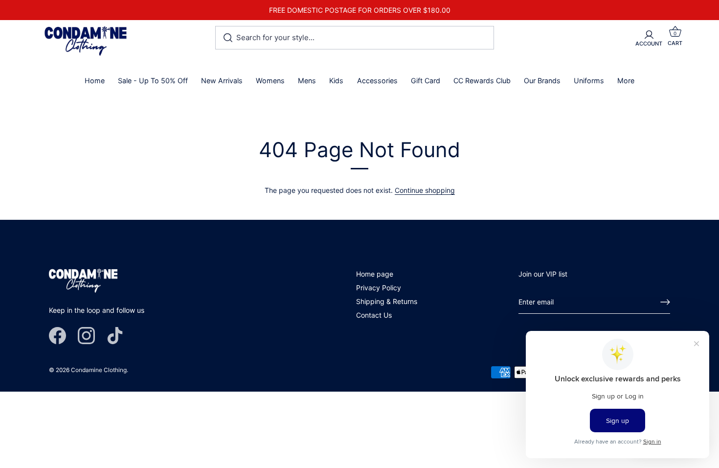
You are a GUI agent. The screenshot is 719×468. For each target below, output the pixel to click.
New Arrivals (222, 80)
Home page (374, 274)
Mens (307, 80)
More (625, 80)
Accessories (377, 80)
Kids (336, 80)
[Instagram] (86, 335)
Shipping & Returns (386, 301)
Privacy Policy (378, 287)
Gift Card (425, 80)
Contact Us (374, 315)
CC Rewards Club (482, 80)
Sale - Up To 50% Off (153, 80)
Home (95, 80)
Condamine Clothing (99, 370)
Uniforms (589, 80)
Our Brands (542, 80)
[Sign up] (665, 302)
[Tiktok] (115, 335)
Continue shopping (425, 190)
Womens (270, 80)
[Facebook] (57, 335)
